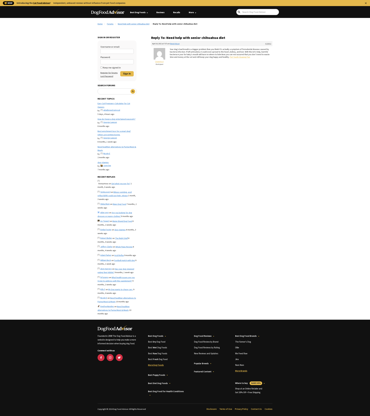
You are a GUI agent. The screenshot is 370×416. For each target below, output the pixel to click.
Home (100, 24)
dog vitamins (103, 162)
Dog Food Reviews (203, 336)
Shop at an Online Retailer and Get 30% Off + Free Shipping (248, 390)
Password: (105, 57)
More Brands (241, 370)
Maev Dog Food (119, 204)
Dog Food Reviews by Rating (207, 347)
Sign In (127, 73)
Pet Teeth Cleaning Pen (240, 57)
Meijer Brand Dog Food (122, 221)
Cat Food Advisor (41, 3)
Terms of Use (225, 409)
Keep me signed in (112, 67)
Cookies (268, 409)
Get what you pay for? (120, 183)
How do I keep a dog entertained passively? (116, 119)
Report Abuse (175, 44)
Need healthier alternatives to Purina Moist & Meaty (117, 149)
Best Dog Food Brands (246, 336)
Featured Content (202, 371)
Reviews (160, 12)
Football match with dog (124, 260)
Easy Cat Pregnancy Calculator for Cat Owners (114, 105)
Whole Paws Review (124, 246)
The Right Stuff (121, 238)
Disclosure (212, 409)
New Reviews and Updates (206, 353)
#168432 (268, 44)
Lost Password (106, 76)
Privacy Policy (241, 409)
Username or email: (110, 46)
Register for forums (109, 72)
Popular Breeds (201, 363)
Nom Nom (239, 365)
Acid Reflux (119, 255)
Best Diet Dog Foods (158, 383)
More (191, 12)
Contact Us (256, 409)
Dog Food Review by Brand (206, 341)
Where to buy (248, 383)
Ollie (237, 347)
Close (366, 3)
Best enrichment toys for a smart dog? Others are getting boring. (114, 133)
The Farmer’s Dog (243, 341)
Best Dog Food (156, 341)
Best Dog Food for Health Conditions (166, 391)
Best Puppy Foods (156, 375)
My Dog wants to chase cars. (120, 289)
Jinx (237, 359)
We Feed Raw (241, 353)
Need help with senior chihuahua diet (133, 24)
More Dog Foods (156, 365)
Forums (110, 24)
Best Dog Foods (138, 12)
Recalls (176, 12)
